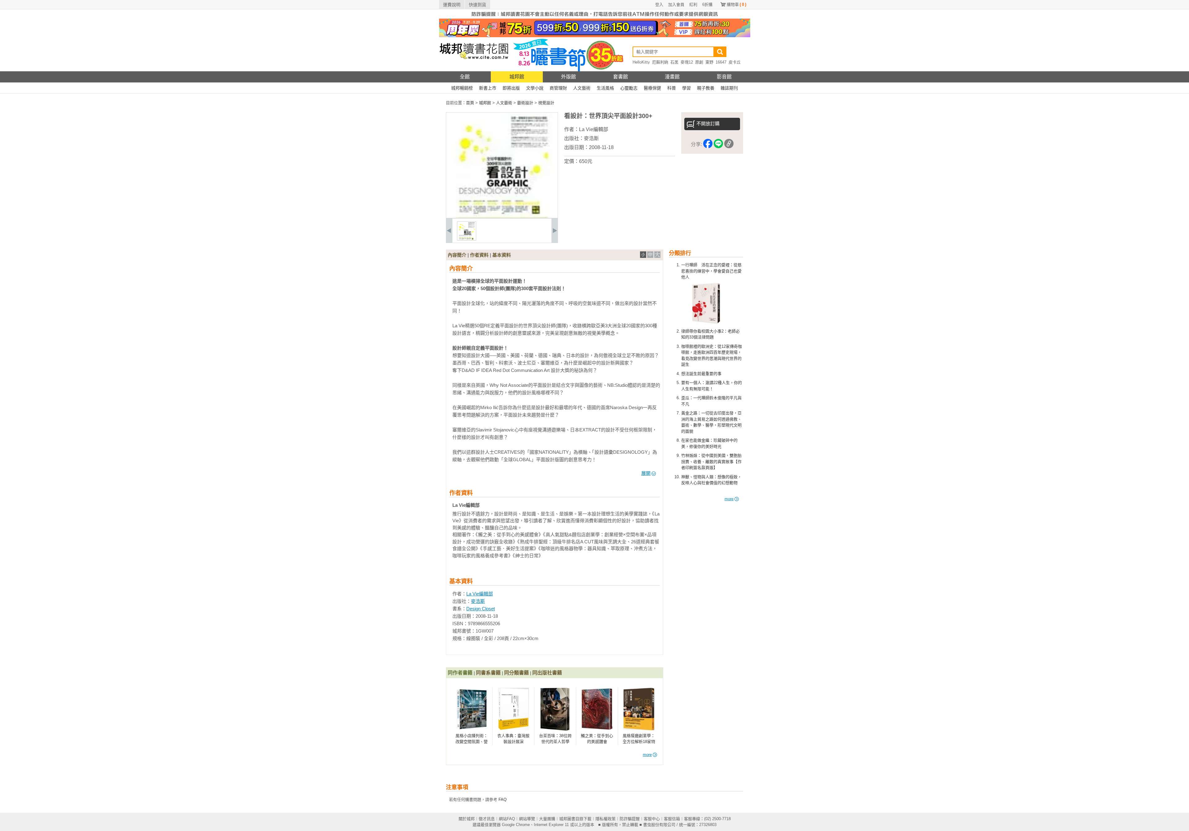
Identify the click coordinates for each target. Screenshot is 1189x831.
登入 (659, 4)
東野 (709, 62)
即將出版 (511, 88)
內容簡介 (457, 255)
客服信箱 (672, 818)
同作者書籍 (460, 672)
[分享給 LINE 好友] (718, 144)
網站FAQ (507, 818)
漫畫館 (672, 76)
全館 (465, 76)
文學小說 (534, 88)
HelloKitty (641, 62)
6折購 (707, 4)
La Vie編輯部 (593, 129)
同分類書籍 (516, 672)
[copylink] (729, 144)
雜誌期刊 (729, 88)
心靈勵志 (629, 88)
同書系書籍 (488, 672)
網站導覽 (527, 818)
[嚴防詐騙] (594, 17)
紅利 (693, 4)
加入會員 (676, 4)
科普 (671, 88)
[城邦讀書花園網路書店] (474, 70)
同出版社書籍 (547, 672)
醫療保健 (652, 88)
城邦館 (516, 76)
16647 (721, 62)
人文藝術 (581, 88)
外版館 (568, 76)
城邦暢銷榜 (462, 88)
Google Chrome (516, 824)
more (729, 499)
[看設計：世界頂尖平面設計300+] (466, 239)
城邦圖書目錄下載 (575, 818)
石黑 (674, 62)
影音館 (724, 76)
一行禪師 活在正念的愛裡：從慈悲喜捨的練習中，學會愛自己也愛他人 (711, 271)
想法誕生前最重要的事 (701, 373)
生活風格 (605, 88)
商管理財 (558, 88)
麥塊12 (687, 62)
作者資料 (479, 255)
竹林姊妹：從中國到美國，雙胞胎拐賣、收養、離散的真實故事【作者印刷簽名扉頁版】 (711, 461)
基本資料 (501, 255)
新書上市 (487, 88)
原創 (699, 62)
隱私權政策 (605, 818)
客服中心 (652, 818)
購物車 (736, 4)
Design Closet (480, 608)
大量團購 (547, 818)
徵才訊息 (487, 818)
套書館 (620, 76)
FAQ (503, 799)
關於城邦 (467, 818)
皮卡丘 (735, 62)
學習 (686, 88)
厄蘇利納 (660, 62)
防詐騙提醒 (630, 818)
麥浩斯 (591, 138)
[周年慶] (594, 35)
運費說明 (451, 4)
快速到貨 (477, 4)
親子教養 (705, 88)
